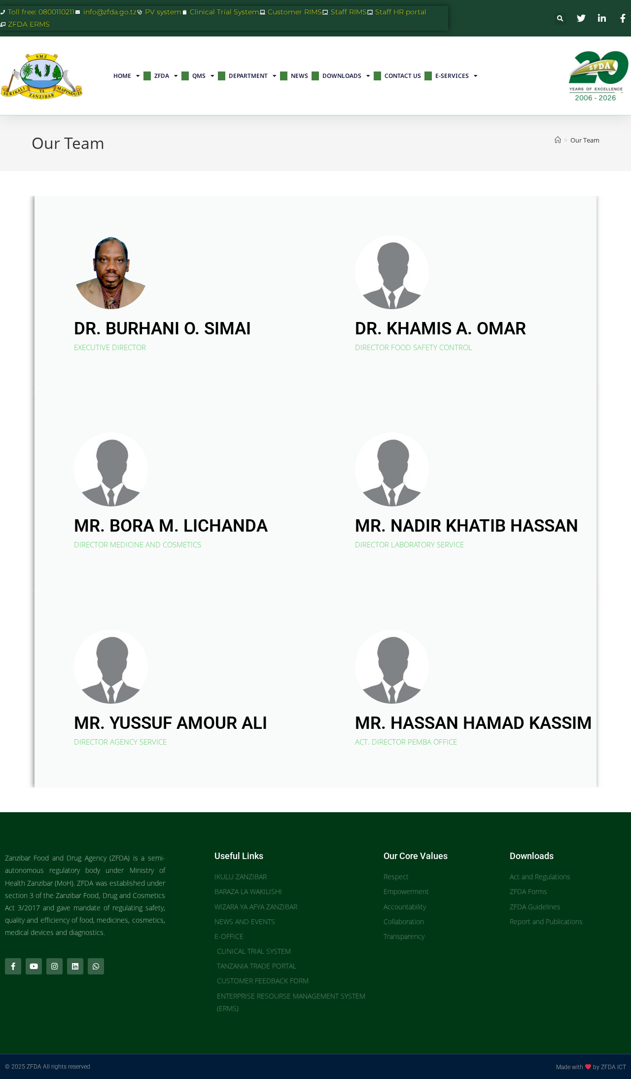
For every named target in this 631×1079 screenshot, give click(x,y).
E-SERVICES (452, 76)
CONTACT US (403, 76)
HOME (122, 76)
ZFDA (161, 76)
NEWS (299, 76)
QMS (199, 76)
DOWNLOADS (341, 76)
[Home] (558, 140)
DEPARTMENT (248, 76)
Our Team (584, 140)
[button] (560, 19)
